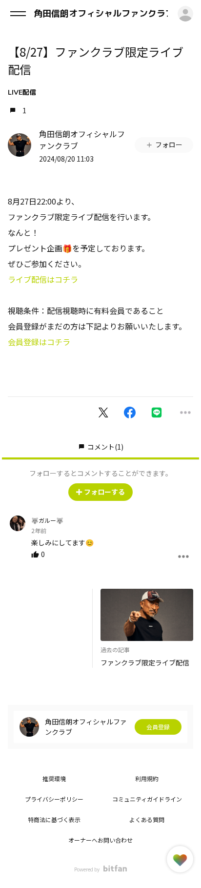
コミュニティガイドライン (147, 799)
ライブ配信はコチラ (43, 279)
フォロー (168, 144)
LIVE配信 (22, 92)
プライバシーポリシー (54, 799)
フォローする (104, 491)
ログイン (185, 13)
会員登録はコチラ (39, 342)
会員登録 (158, 727)
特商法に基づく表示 (54, 819)
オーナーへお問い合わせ (100, 840)
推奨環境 (54, 778)
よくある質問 (146, 819)
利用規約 (147, 778)
